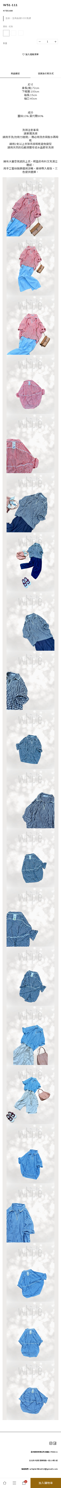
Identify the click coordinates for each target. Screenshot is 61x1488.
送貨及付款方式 (46, 73)
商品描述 (15, 73)
